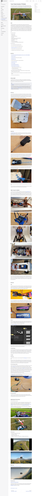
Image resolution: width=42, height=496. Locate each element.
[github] (40, 1)
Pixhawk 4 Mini (13, 57)
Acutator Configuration (14, 324)
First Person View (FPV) (14, 47)
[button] (7, 2)
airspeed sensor (13, 132)
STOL (25, 6)
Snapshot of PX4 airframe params (14, 482)
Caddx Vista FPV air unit (14, 61)
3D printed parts (28, 191)
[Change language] (36, 1)
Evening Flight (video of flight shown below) (16, 466)
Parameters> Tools (13, 485)
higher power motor (20, 87)
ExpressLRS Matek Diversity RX (15, 64)
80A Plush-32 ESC (13, 56)
